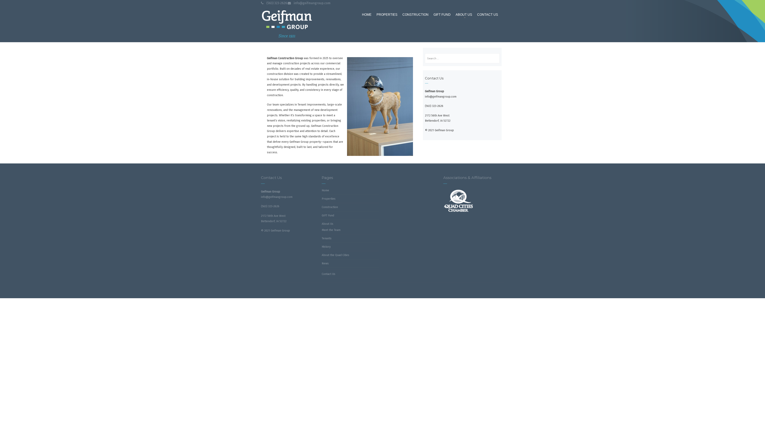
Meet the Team (331, 230)
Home (325, 190)
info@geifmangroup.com (312, 3)
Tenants (327, 238)
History (326, 246)
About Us (327, 224)
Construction (330, 207)
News (325, 263)
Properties (328, 198)
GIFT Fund (328, 215)
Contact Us (328, 274)
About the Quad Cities (335, 255)
